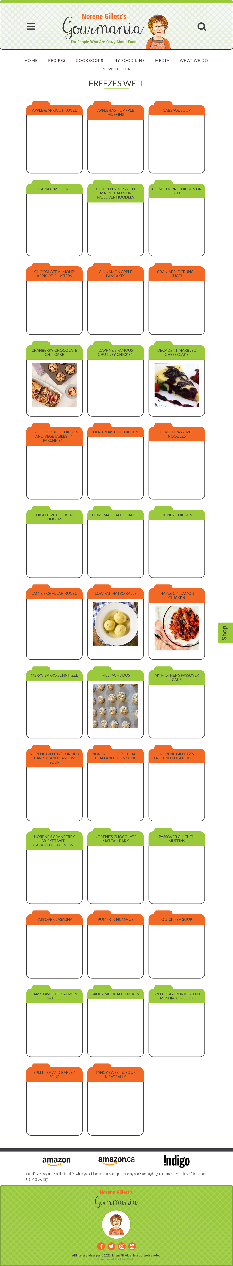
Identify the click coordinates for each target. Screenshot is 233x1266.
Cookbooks (89, 60)
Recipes (57, 60)
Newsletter (116, 69)
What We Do (194, 60)
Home (31, 60)
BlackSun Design (125, 1259)
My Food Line (129, 60)
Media (162, 60)
